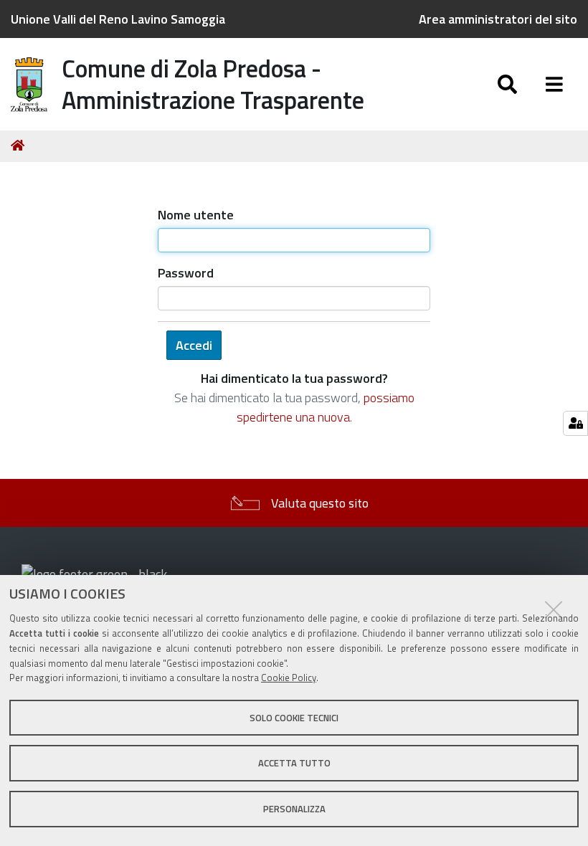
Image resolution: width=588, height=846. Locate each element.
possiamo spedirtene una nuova (325, 407)
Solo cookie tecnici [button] (294, 717)
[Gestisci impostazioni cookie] (575, 423)
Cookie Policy (288, 677)
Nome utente (196, 214)
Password (186, 272)
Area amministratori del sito (498, 19)
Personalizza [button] (294, 809)
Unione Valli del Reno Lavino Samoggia (118, 19)
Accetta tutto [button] (294, 763)
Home (20, 145)
